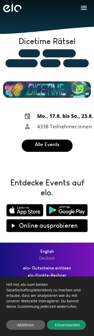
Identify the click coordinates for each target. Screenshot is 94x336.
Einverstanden (67, 324)
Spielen (29, 53)
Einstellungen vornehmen (28, 313)
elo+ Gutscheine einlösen (47, 268)
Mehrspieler (21, 63)
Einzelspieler (59, 53)
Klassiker (76, 63)
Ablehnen (25, 324)
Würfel (50, 63)
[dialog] (47, 306)
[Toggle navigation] (84, 8)
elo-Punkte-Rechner (47, 275)
